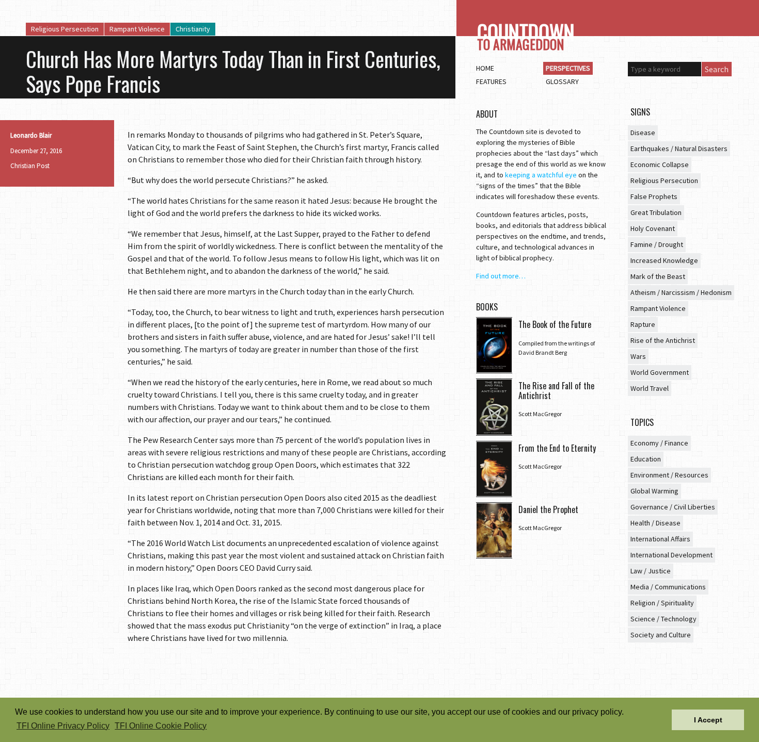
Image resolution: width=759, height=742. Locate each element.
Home (485, 68)
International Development (671, 554)
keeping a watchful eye (541, 174)
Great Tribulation (656, 212)
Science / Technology (663, 618)
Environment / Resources (669, 475)
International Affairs (660, 538)
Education (645, 459)
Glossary (562, 81)
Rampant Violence (137, 29)
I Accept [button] (708, 720)
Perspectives (568, 68)
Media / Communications (668, 586)
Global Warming (654, 491)
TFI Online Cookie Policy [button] (161, 725)
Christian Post (30, 165)
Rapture (642, 324)
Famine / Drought (656, 244)
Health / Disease (655, 522)
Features (491, 81)
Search (717, 69)
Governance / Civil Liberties (672, 507)
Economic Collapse (659, 164)
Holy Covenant (652, 228)
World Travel (649, 388)
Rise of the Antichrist (662, 340)
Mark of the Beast (657, 276)
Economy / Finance (659, 443)
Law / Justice (650, 570)
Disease (642, 132)
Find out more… (501, 276)
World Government (659, 372)
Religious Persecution (65, 29)
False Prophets (653, 196)
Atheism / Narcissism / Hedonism (681, 292)
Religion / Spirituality (662, 602)
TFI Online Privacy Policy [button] (63, 725)
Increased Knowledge (664, 260)
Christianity (193, 29)
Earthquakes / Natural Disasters (679, 148)
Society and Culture (660, 634)
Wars (638, 356)
